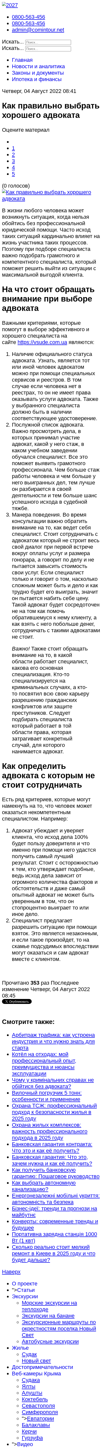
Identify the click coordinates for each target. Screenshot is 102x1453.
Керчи (29, 1431)
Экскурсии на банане (48, 1316)
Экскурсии (25, 1296)
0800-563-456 (28, 17)
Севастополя (38, 1406)
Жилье (20, 1348)
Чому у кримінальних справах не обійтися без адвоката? (53, 1083)
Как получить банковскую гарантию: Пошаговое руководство (56, 1173)
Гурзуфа (32, 1438)
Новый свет (36, 1361)
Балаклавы (36, 1425)
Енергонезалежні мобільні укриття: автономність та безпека (56, 1199)
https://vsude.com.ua (42, 342)
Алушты (32, 1393)
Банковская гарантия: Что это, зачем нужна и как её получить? (52, 1160)
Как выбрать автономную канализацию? (44, 1186)
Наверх (11, 1272)
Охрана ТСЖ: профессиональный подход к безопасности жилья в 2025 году (54, 1112)
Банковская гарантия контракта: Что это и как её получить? (52, 1147)
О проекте (24, 1283)
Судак (29, 1354)
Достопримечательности (42, 1367)
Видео (25, 1444)
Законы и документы (38, 73)
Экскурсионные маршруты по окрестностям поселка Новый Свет (59, 1328)
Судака (31, 1380)
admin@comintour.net (38, 30)
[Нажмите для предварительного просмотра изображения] (51, 198)
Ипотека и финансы (37, 79)
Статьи (26, 1290)
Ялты (28, 1386)
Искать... (13, 42)
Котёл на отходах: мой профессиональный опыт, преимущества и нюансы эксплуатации (44, 1064)
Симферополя (40, 1412)
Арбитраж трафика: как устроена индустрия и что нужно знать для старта (53, 1041)
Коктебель (35, 1399)
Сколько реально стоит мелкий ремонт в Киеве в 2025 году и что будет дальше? (53, 1253)
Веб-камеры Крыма (36, 1373)
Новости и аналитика (38, 66)
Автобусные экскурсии (50, 1341)
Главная (22, 60)
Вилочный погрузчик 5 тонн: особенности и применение (47, 1096)
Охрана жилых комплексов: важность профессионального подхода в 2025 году (49, 1131)
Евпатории (40, 1418)
